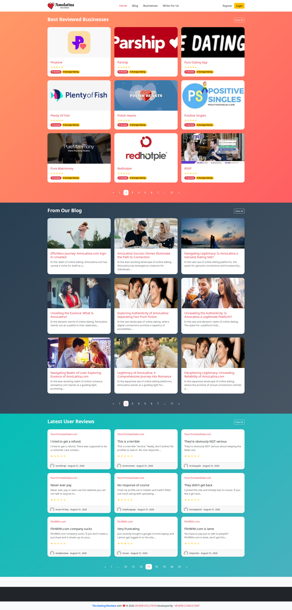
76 (141, 566)
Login (239, 5)
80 (172, 566)
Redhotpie (124, 168)
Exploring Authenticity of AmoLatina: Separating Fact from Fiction (143, 315)
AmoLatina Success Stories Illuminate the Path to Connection (143, 255)
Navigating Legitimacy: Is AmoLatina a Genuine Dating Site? (211, 255)
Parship (122, 62)
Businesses (150, 5)
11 (171, 403)
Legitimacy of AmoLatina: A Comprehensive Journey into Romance (144, 374)
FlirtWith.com (58, 521)
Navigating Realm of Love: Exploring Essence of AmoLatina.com (75, 374)
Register (227, 5)
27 (171, 192)
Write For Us (171, 5)
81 (179, 566)
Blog (135, 5)
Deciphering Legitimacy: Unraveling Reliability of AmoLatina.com (209, 374)
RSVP (187, 168)
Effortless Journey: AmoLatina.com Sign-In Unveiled (78, 255)
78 (156, 566)
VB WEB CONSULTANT (187, 605)
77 (148, 566)
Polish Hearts (126, 115)
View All (239, 20)
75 (133, 566)
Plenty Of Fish (60, 115)
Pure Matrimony (61, 168)
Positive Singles (195, 115)
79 (164, 566)
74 (125, 566)
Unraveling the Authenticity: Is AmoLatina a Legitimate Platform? (208, 315)
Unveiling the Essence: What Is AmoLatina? (72, 315)
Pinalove (56, 62)
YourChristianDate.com (63, 434)
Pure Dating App (195, 62)
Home (123, 5)
